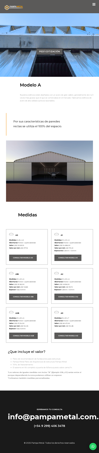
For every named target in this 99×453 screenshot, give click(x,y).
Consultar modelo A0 (23, 258)
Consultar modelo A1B (23, 297)
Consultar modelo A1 (68, 258)
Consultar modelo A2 (68, 297)
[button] (93, 446)
